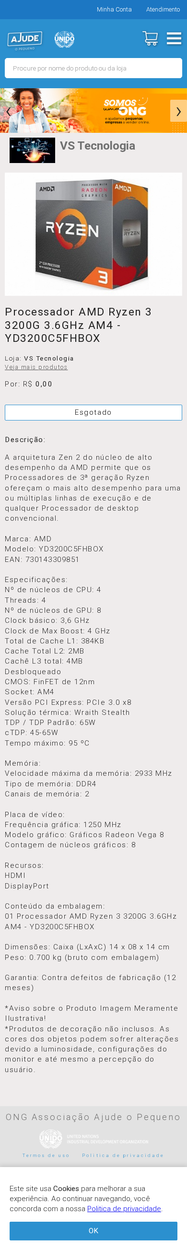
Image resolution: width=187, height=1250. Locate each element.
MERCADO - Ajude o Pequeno (25, 41)
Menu (173, 38)
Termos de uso (46, 1155)
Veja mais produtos (36, 367)
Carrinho (149, 38)
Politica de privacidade (123, 1155)
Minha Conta (114, 9)
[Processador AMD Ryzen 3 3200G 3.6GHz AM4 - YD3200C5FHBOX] (93, 234)
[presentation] (8, 111)
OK (93, 1231)
